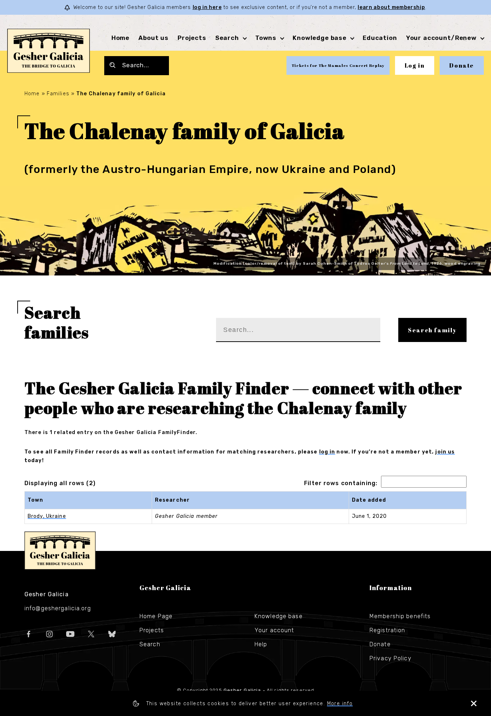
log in (327, 452)
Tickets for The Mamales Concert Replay (338, 65)
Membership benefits (400, 616)
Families (58, 94)
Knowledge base (278, 616)
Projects (192, 37)
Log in (415, 65)
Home (120, 37)
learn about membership (391, 7)
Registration (387, 630)
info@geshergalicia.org (57, 608)
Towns (265, 37)
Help (260, 644)
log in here (207, 7)
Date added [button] (369, 500)
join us (445, 452)
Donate (461, 65)
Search (227, 37)
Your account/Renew (441, 37)
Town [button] (35, 500)
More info (340, 704)
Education (380, 37)
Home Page (156, 616)
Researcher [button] (172, 500)
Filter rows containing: (340, 483)
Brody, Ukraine (47, 516)
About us (153, 37)
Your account (274, 630)
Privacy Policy (391, 658)
